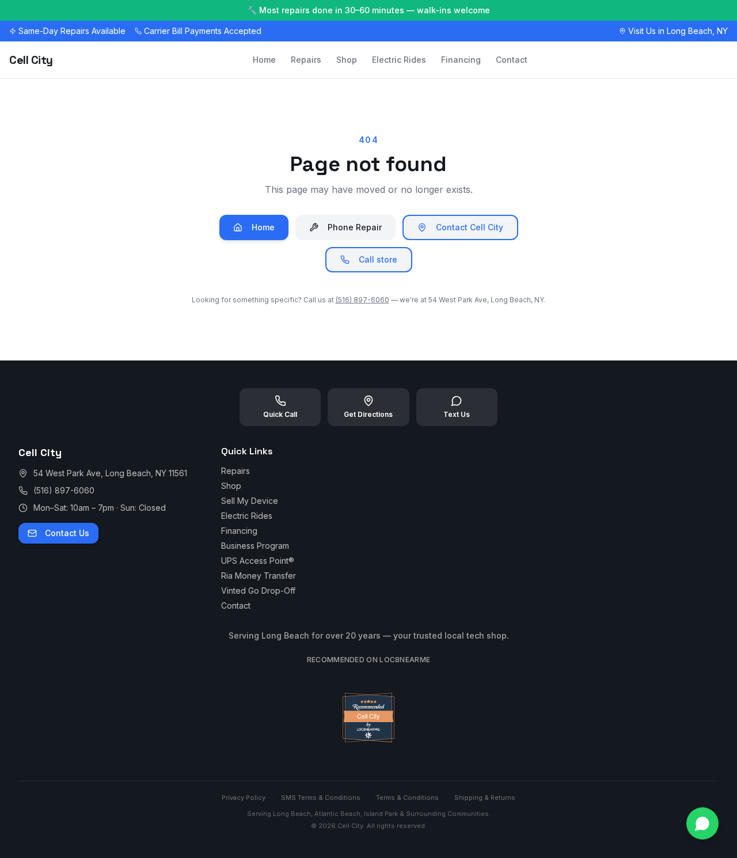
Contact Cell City (469, 227)
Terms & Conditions (407, 798)
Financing (461, 59)
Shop (346, 59)
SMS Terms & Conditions (320, 798)
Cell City (31, 59)
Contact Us (67, 533)
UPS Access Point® (257, 560)
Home (264, 59)
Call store (378, 259)
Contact (511, 59)
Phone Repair (355, 227)
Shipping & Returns (484, 798)
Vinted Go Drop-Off (258, 590)
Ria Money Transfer (258, 575)
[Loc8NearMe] (368, 739)
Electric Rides (399, 59)
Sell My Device (249, 501)
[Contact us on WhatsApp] (702, 823)
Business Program (255, 546)
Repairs (306, 59)
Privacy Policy (243, 798)
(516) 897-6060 (362, 299)
